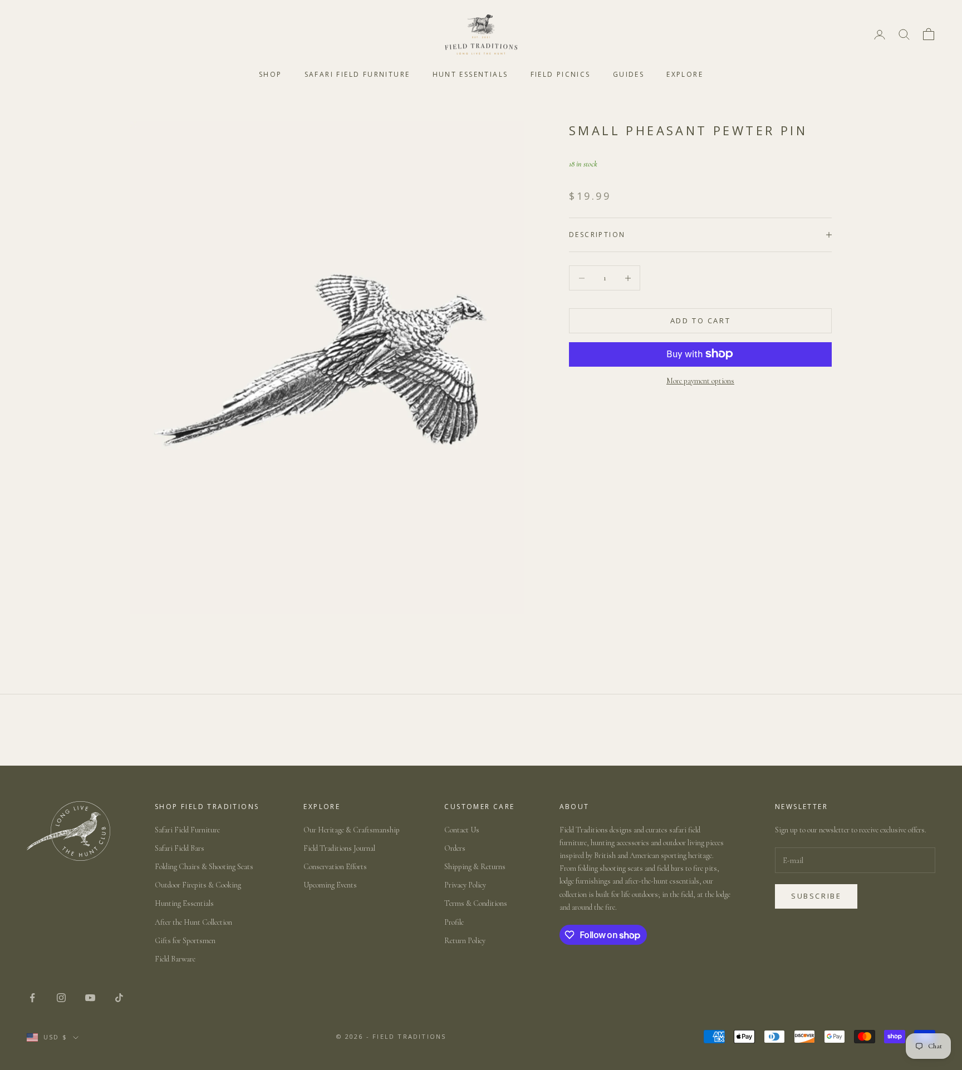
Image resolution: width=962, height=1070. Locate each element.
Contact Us (461, 830)
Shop (270, 74)
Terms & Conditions (475, 903)
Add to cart (700, 320)
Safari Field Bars (179, 848)
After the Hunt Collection (193, 922)
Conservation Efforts (335, 866)
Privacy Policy (465, 885)
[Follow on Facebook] (32, 997)
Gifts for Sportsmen (185, 940)
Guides (628, 74)
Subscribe (816, 896)
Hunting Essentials (184, 903)
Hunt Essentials (470, 74)
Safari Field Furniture (357, 74)
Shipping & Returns (474, 866)
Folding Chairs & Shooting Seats (204, 866)
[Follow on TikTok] (119, 997)
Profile (454, 922)
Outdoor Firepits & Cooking (198, 885)
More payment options (700, 380)
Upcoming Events (330, 885)
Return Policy (464, 940)
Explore (684, 74)
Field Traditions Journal (339, 848)
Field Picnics (561, 74)
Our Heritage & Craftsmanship (351, 830)
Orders (454, 848)
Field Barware (175, 959)
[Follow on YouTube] (90, 997)
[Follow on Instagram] (61, 997)
